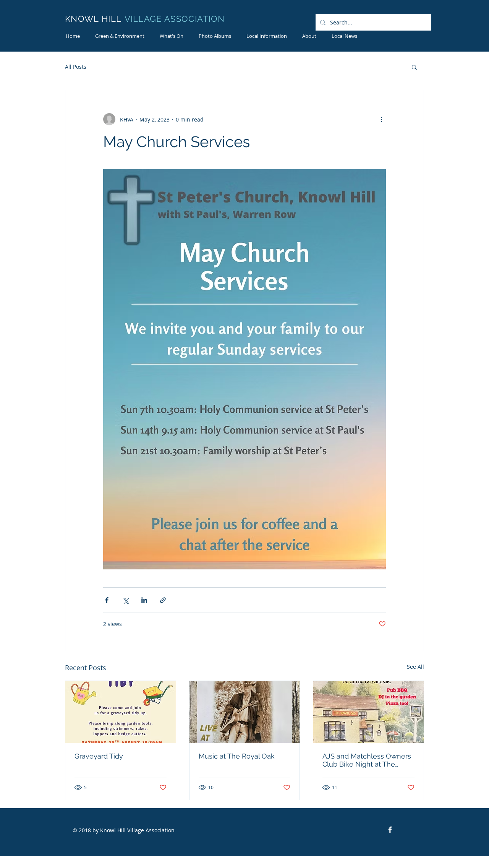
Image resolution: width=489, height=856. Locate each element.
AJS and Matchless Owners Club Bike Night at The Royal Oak (366, 760)
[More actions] (381, 119)
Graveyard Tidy (98, 756)
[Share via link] (163, 600)
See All (415, 666)
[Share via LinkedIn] (144, 600)
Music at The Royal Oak (237, 756)
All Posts (75, 66)
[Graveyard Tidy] (120, 712)
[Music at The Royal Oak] (244, 712)
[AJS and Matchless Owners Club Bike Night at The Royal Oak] (368, 712)
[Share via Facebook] (106, 600)
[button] (309, 36)
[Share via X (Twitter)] (125, 600)
